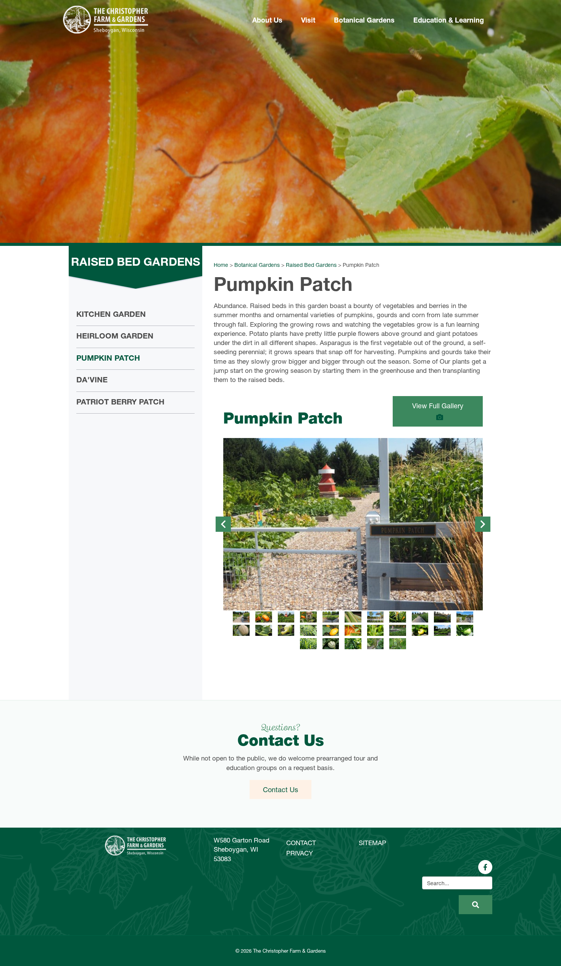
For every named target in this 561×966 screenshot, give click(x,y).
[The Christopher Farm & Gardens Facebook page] (485, 867)
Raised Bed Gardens (311, 265)
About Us (267, 21)
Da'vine (92, 381)
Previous (223, 524)
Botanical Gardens (364, 21)
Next (482, 524)
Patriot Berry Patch (120, 403)
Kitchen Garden (111, 315)
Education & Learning (448, 21)
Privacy (299, 853)
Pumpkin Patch (108, 359)
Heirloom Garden (114, 337)
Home (221, 265)
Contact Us (280, 789)
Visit (308, 21)
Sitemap (372, 843)
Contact (301, 843)
